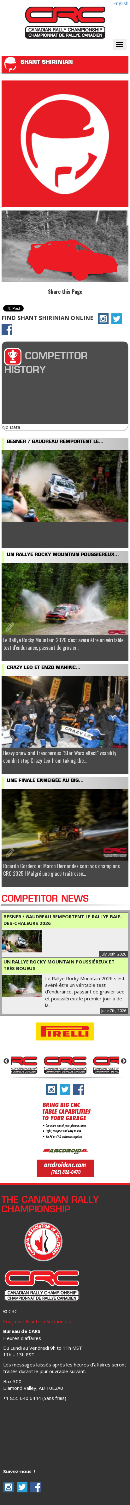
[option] (65, 1064)
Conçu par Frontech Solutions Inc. (38, 1321)
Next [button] (124, 1061)
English (120, 3)
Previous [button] (6, 1061)
